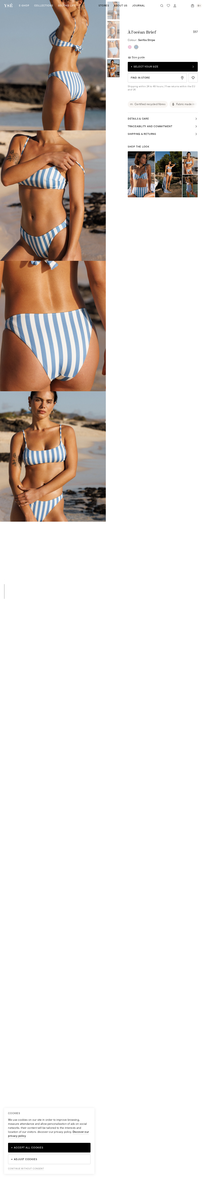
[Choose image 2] (113, 30)
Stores (104, 5)
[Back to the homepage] (8, 5)
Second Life (67, 5)
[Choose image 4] (113, 68)
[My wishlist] (168, 5)
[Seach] (162, 5)
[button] (53, 65)
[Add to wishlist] (193, 77)
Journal (138, 5)
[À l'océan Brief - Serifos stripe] (136, 47)
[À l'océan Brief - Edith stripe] (130, 47)
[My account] (175, 5)
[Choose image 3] (113, 49)
